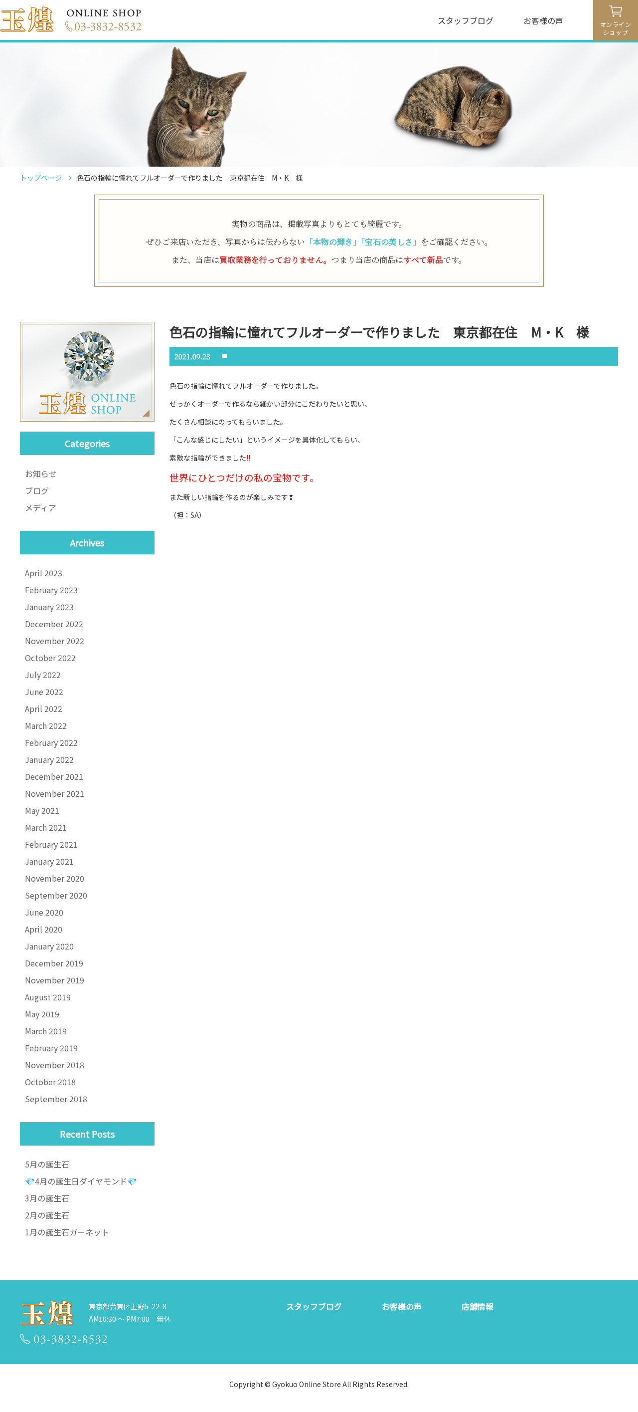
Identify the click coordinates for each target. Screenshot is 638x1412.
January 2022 (49, 759)
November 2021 (54, 793)
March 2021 (46, 827)
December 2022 (54, 624)
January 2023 (49, 607)
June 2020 (44, 912)
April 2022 (43, 708)
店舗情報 (477, 1306)
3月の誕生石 (47, 1198)
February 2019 (51, 1048)
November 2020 (54, 878)
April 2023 (43, 573)
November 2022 (54, 641)
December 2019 (54, 963)
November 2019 (54, 980)
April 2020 (43, 929)
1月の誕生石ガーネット (67, 1232)
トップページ (41, 178)
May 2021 (42, 810)
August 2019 (48, 997)
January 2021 (49, 861)
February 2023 (51, 590)
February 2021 (51, 844)
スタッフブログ (465, 20)
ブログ (37, 490)
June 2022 (44, 692)
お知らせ (41, 473)
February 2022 (51, 742)
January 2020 (49, 946)
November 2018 (54, 1065)
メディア (40, 507)
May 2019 (42, 1014)
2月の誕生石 (47, 1215)
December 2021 (54, 776)
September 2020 (56, 895)
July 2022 (43, 675)
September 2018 (56, 1099)
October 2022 (50, 658)
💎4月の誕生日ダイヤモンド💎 (81, 1181)
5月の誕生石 (47, 1164)
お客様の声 (543, 20)
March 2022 (46, 725)
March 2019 (46, 1031)
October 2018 (50, 1082)
